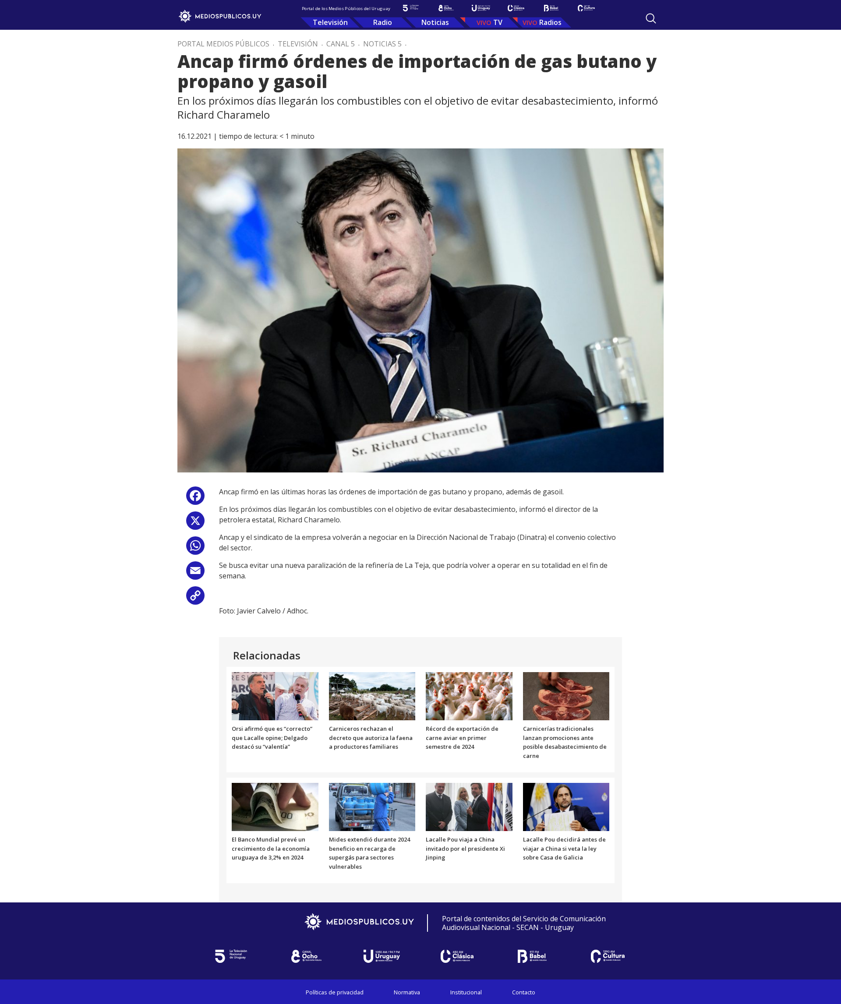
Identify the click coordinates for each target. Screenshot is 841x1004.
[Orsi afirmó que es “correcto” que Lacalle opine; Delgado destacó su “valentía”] (275, 695)
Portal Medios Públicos (223, 44)
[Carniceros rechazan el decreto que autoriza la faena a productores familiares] (372, 695)
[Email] (195, 573)
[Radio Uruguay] (481, 8)
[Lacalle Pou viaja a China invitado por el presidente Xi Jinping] (469, 806)
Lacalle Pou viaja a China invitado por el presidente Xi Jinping (465, 848)
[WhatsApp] (195, 548)
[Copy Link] (195, 598)
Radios (550, 22)
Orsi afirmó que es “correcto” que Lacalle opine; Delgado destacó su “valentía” (272, 738)
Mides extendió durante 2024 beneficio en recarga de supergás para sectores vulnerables (369, 852)
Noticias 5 (382, 44)
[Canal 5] (411, 8)
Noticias (435, 22)
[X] (195, 523)
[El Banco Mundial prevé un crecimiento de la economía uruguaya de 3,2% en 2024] (275, 806)
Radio (382, 22)
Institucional (466, 992)
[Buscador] (651, 18)
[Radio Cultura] (586, 8)
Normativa (407, 992)
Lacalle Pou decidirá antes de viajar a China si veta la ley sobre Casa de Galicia (564, 848)
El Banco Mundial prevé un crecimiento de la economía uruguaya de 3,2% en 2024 (271, 848)
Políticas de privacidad (335, 992)
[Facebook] (195, 498)
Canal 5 (340, 44)
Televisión (330, 22)
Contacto (523, 992)
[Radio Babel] (551, 8)
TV (497, 22)
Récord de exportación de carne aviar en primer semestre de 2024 (462, 738)
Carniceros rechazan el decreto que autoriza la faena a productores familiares (371, 738)
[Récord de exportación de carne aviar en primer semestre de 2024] (469, 695)
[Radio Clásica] (516, 8)
